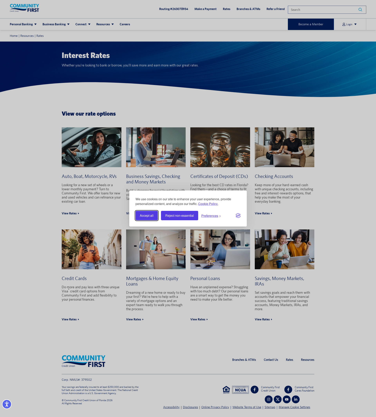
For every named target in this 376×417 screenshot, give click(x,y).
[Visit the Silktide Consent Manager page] (238, 215)
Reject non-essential (179, 215)
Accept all (147, 215)
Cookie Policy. (208, 203)
